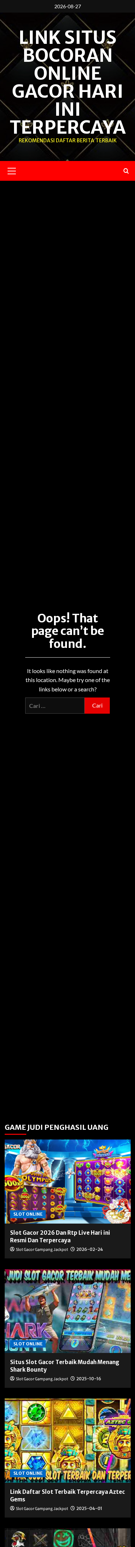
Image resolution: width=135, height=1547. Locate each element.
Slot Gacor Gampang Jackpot (42, 1250)
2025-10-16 (88, 1378)
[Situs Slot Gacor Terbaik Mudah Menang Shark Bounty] (68, 1311)
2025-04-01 (89, 1508)
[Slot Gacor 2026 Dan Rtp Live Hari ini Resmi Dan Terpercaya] (68, 1181)
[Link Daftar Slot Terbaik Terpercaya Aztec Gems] (68, 1440)
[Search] (126, 171)
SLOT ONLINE (27, 1214)
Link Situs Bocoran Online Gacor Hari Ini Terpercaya (68, 82)
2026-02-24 (89, 1249)
